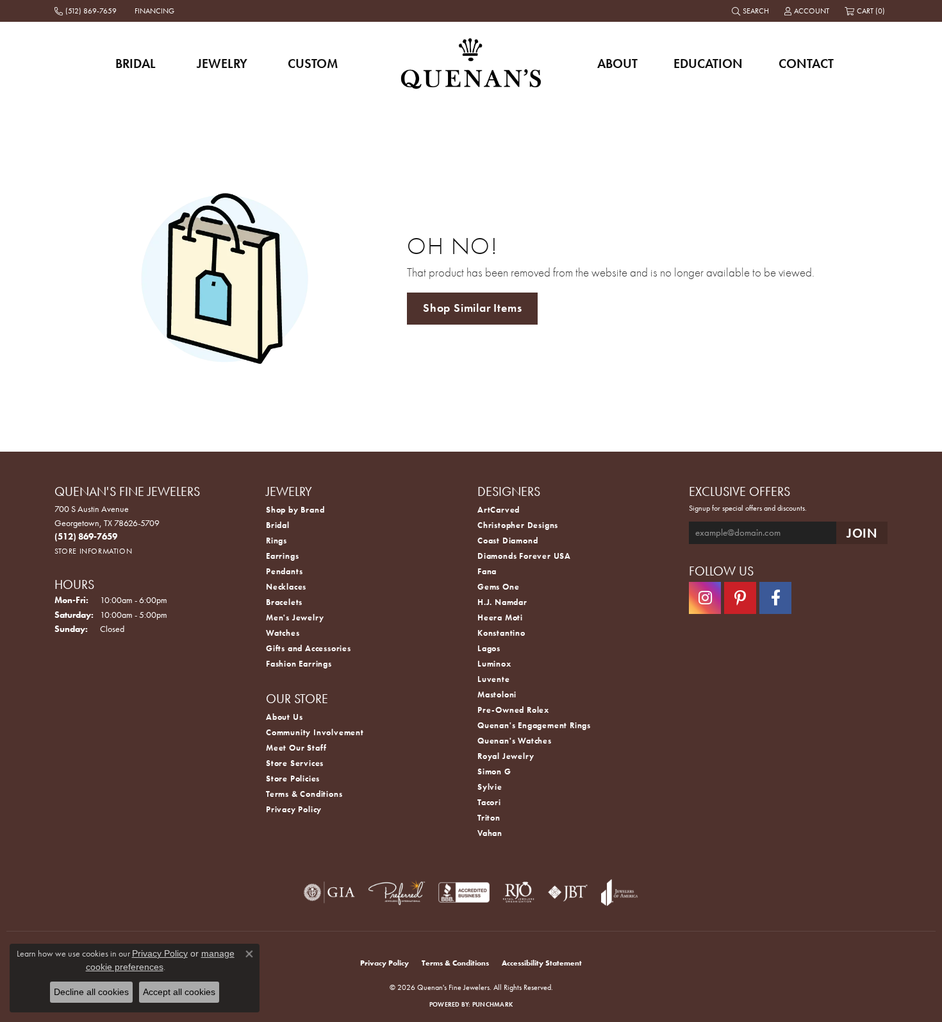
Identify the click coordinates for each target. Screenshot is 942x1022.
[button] (752, 11)
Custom (313, 63)
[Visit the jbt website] (567, 892)
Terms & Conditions (304, 793)
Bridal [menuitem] (278, 525)
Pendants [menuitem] (284, 571)
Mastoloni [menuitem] (496, 694)
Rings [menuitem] (276, 540)
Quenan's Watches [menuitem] (514, 740)
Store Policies (293, 778)
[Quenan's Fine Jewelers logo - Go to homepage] (471, 63)
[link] (86, 11)
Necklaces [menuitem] (286, 586)
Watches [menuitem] (283, 632)
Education (708, 63)
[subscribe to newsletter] (862, 533)
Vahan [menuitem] (489, 833)
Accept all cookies (179, 992)
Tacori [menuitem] (489, 802)
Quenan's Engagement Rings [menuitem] (534, 725)
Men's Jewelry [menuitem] (295, 617)
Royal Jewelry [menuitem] (505, 756)
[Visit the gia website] (329, 892)
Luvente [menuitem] (493, 679)
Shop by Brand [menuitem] (295, 509)
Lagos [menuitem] (488, 648)
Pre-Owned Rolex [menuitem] (513, 709)
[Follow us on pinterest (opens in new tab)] (740, 598)
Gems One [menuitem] (498, 586)
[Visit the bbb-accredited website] (464, 892)
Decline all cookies (91, 992)
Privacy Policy (294, 809)
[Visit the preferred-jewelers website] (397, 892)
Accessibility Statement (542, 963)
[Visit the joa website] (619, 892)
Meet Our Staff (296, 747)
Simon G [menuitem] (494, 771)
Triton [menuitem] (488, 817)
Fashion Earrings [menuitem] (299, 663)
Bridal (135, 63)
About (617, 63)
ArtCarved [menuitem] (498, 509)
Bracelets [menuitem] (284, 602)
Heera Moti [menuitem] (500, 617)
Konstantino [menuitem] (501, 632)
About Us (284, 716)
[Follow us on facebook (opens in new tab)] (775, 598)
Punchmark (492, 1004)
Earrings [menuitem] (282, 555)
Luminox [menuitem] (494, 663)
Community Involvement (315, 732)
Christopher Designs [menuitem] (517, 525)
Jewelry (222, 63)
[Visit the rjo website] (518, 892)
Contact (806, 63)
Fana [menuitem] (487, 571)
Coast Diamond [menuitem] (507, 540)
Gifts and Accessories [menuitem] (308, 648)
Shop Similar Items (472, 308)
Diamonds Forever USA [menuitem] (524, 555)
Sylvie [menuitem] (489, 786)
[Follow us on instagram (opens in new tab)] (705, 598)
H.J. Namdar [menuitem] (502, 602)
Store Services (295, 763)
